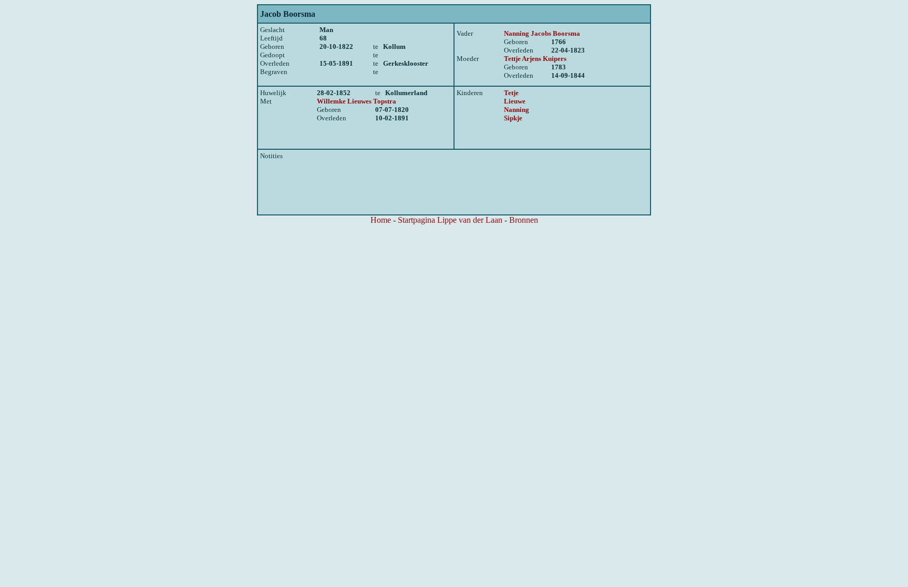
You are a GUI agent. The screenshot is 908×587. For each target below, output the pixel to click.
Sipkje (513, 118)
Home (380, 219)
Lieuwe (514, 101)
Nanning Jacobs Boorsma (542, 33)
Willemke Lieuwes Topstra (356, 101)
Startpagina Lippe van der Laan (450, 219)
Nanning (516, 110)
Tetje (511, 93)
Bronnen (523, 219)
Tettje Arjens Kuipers (535, 59)
